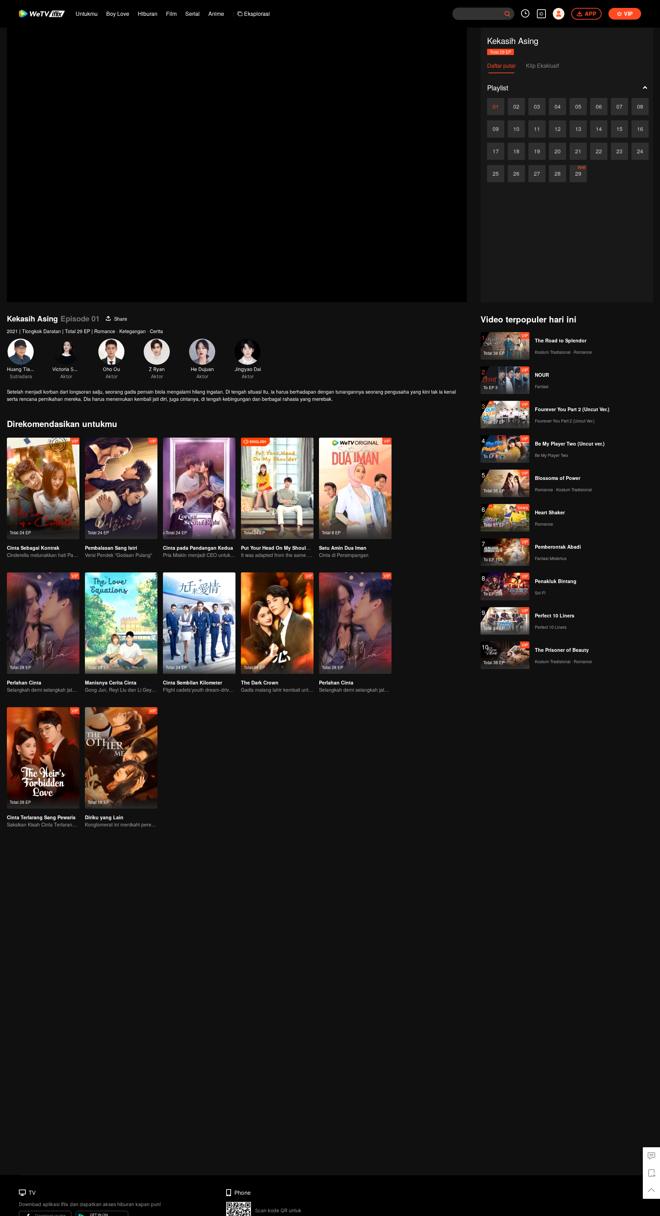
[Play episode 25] (495, 173)
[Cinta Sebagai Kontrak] (43, 488)
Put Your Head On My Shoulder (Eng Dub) (290, 547)
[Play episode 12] (557, 129)
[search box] (507, 14)
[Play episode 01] (495, 106)
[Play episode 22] (598, 151)
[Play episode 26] (516, 173)
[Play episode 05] (578, 106)
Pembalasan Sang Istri (111, 547)
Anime (216, 14)
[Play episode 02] (516, 106)
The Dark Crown (259, 682)
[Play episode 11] (537, 129)
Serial (192, 14)
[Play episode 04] (557, 106)
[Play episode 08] (640, 106)
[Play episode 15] (619, 129)
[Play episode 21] (578, 151)
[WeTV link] (42, 13)
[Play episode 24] (640, 151)
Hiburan (147, 14)
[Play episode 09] (495, 129)
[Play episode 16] (640, 129)
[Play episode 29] (578, 173)
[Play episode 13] (578, 129)
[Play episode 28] (557, 173)
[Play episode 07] (619, 106)
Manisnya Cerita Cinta (110, 682)
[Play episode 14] (598, 129)
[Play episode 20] (557, 151)
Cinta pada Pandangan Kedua (198, 547)
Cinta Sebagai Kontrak (33, 547)
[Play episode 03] (537, 106)
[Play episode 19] (537, 151)
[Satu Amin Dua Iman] (355, 488)
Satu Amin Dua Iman (342, 547)
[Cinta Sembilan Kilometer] (199, 623)
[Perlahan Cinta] (43, 623)
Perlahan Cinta (24, 682)
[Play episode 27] (537, 173)
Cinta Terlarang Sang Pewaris (41, 817)
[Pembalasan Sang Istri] (121, 488)
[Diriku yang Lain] (121, 758)
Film (171, 14)
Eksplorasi (257, 14)
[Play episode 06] (598, 106)
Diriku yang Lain (104, 817)
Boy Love (117, 14)
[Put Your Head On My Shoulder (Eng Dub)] (277, 488)
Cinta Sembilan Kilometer (192, 682)
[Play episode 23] (619, 151)
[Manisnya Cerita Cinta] (121, 623)
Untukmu (87, 14)
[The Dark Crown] (277, 623)
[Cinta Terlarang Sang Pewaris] (43, 758)
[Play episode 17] (495, 151)
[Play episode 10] (516, 129)
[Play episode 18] (516, 151)
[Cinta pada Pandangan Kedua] (199, 488)
